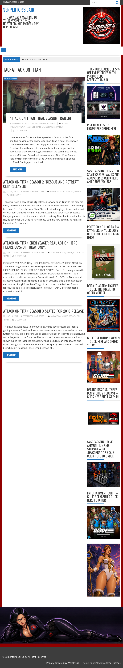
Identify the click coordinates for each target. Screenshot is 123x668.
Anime (65, 123)
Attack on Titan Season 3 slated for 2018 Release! (43, 311)
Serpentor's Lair (18, 9)
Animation (55, 316)
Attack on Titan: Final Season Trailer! (40, 118)
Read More (17, 169)
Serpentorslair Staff (44, 123)
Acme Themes (113, 662)
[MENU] (3, 50)
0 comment (21, 130)
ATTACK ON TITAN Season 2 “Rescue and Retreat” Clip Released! (41, 184)
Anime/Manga (16, 127)
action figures (58, 252)
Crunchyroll (48, 127)
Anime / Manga (10, 78)
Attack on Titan (32, 127)
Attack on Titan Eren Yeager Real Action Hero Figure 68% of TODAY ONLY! (40, 245)
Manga (59, 127)
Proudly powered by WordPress (62, 662)
